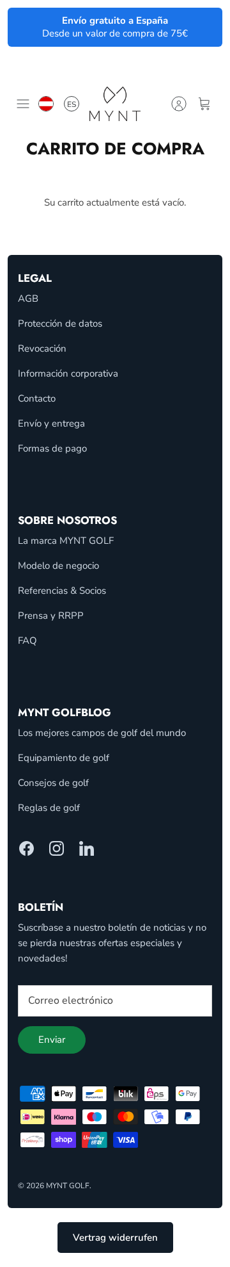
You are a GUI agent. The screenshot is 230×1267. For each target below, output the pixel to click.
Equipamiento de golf (63, 757)
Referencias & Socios (62, 590)
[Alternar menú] (23, 104)
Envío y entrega (51, 423)
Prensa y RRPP (51, 615)
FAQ (27, 640)
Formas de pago (52, 448)
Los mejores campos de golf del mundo (102, 732)
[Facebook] (27, 848)
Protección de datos (60, 323)
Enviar (51, 1039)
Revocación (42, 348)
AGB (28, 298)
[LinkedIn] (87, 848)
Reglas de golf (49, 807)
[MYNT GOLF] (115, 103)
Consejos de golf (53, 782)
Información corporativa (68, 373)
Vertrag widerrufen (115, 1237)
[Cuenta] (179, 104)
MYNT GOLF (67, 1186)
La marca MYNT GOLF (66, 540)
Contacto (37, 398)
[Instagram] (57, 848)
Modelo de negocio (58, 565)
